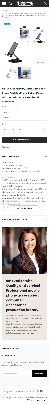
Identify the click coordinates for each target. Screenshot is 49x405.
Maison (5, 11)
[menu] (4, 3)
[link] (11, 73)
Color (5, 112)
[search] (10, 3)
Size (4, 124)
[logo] (25, 3)
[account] (45, 3)
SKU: (4, 106)
